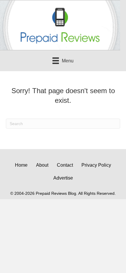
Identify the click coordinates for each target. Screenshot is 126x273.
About (42, 165)
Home (21, 165)
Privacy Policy (96, 165)
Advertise (63, 177)
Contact (65, 165)
